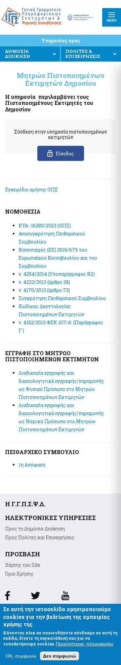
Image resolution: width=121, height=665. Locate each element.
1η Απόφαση (31, 464)
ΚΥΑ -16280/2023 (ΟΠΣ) (44, 225)
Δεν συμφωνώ (59, 656)
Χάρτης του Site (22, 565)
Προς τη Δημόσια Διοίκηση (35, 528)
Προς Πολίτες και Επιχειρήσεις (40, 537)
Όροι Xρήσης (19, 573)
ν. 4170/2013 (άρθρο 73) (44, 290)
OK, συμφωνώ (21, 656)
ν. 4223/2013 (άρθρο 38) (44, 282)
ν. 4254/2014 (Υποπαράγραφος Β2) (56, 274)
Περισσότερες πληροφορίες (85, 643)
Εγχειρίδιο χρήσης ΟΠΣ (31, 189)
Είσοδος (65, 153)
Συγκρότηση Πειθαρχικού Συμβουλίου (62, 298)
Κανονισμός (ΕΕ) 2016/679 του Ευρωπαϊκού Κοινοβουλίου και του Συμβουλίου (57, 258)
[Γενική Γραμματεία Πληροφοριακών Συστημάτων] (7, 598)
